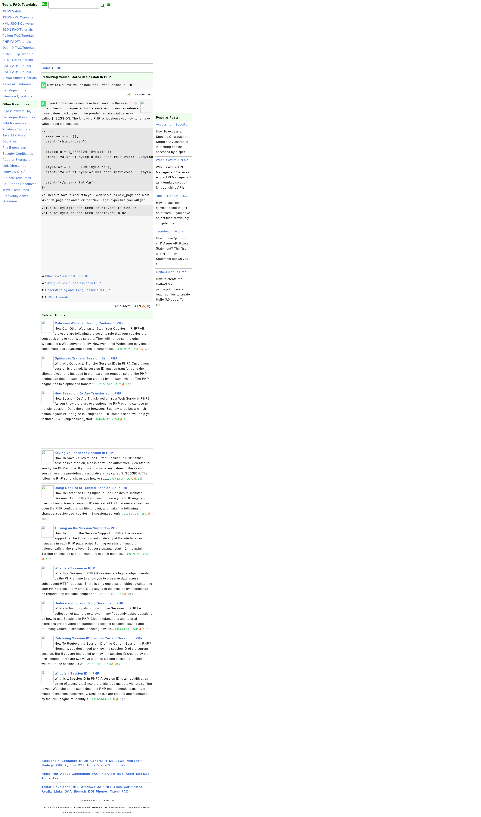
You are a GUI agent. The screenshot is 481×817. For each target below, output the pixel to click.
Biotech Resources (16, 178)
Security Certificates (17, 153)
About (65, 773)
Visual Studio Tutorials (19, 78)
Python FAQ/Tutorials (18, 35)
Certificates (133, 787)
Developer (61, 787)
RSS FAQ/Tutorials (16, 72)
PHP (57, 68)
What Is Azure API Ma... (173, 160)
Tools (91, 765)
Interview (108, 773)
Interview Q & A (14, 171)
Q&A (68, 791)
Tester (46, 787)
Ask (55, 778)
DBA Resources (14, 123)
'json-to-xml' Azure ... (172, 231)
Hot (55, 773)
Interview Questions (17, 96)
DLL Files (9, 141)
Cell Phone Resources (19, 184)
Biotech (80, 791)
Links (58, 791)
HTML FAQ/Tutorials (17, 60)
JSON (120, 760)
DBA (75, 787)
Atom (130, 773)
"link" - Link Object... (171, 195)
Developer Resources (18, 117)
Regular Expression (17, 159)
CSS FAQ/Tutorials (16, 66)
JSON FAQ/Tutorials (17, 29)
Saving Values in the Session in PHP (73, 283)
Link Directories (14, 165)
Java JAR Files (13, 135)
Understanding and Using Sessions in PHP (77, 290)
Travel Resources (15, 190)
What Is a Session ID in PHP (66, 276)
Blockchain (51, 760)
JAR (100, 787)
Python (70, 765)
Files (118, 787)
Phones (102, 791)
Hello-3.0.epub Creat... (173, 272)
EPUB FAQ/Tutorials (17, 54)
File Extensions (14, 147)
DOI (91, 791)
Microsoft (134, 760)
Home (46, 68)
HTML (109, 760)
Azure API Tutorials (17, 84)
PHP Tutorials (58, 297)
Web (124, 765)
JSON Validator (14, 11)
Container (69, 760)
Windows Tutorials (16, 129)
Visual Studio (108, 765)
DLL (109, 787)
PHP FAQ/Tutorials (16, 41)
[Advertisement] (20, 261)
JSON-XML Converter (18, 17)
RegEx (47, 791)
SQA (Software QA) (16, 111)
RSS (81, 765)
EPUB (83, 760)
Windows (88, 787)
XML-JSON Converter (18, 23)
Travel (115, 791)
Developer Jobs (14, 90)
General (96, 760)
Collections (81, 773)
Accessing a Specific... (173, 124)
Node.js (48, 765)
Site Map (143, 773)
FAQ (95, 773)
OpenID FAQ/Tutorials (19, 47)
